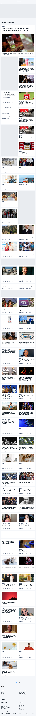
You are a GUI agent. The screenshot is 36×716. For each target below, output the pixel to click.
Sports (6, 3)
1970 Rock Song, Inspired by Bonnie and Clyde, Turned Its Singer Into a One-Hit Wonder (26, 508)
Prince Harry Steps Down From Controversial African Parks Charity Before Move (26, 237)
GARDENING (26, 23)
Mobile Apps (22, 705)
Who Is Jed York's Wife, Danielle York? (26, 482)
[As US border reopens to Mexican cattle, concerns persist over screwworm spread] (9, 162)
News (4, 3)
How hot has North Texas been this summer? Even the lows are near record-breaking (8, 105)
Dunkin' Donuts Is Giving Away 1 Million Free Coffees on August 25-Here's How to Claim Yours (25, 186)
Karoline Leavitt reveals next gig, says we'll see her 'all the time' (26, 287)
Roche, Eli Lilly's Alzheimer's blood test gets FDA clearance (26, 343)
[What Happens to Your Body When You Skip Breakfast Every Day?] (9, 179)
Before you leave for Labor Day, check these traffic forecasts (9, 483)
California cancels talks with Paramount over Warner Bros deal (8, 278)
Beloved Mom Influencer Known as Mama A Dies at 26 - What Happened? (9, 525)
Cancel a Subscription (23, 694)
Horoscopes (22, 709)
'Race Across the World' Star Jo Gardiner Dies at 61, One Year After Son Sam (8, 413)
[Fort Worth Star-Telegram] (18, 1)
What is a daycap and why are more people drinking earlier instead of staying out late (17, 53)
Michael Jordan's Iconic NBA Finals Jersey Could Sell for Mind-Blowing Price (25, 490)
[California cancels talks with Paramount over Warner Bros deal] (9, 271)
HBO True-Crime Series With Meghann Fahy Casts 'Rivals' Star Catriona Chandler (26, 525)
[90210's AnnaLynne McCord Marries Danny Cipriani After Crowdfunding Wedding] (9, 246)
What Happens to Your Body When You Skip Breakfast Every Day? (9, 186)
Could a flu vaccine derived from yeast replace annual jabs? (26, 551)
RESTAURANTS (3, 23)
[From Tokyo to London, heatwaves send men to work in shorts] (9, 213)
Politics (9, 3)
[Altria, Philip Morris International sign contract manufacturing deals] (26, 146)
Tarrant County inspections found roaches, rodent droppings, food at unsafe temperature (8, 116)
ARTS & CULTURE (20, 23)
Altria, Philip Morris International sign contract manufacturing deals (26, 153)
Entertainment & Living (23, 101)
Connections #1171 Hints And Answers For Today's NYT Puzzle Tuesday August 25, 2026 (9, 534)
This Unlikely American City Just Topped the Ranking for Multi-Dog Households (25, 465)
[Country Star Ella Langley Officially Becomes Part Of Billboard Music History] (9, 302)
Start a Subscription (22, 693)
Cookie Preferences (20, 714)
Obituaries (23, 3)
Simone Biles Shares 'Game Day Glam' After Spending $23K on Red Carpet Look (26, 360)
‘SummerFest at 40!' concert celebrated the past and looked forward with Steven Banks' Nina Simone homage (8, 422)
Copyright (2, 713)
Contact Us (3, 694)
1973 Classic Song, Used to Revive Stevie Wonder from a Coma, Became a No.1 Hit (9, 448)
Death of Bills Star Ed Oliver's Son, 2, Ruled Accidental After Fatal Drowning (26, 254)
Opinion (17, 3)
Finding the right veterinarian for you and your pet (9, 653)
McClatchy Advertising (5, 703)
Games (20, 3)
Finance (27, 3)
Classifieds (30, 3)
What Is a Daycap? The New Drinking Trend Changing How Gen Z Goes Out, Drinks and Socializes (15, 30)
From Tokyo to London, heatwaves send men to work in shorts (8, 220)
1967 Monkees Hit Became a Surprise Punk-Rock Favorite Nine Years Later (9, 396)
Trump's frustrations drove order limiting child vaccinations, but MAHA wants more (26, 169)
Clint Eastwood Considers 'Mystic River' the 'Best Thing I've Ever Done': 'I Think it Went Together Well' (9, 636)
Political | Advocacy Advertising (6, 711)
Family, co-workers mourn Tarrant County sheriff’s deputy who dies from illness (9, 100)
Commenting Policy (8, 714)
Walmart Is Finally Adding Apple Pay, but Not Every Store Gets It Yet (26, 327)
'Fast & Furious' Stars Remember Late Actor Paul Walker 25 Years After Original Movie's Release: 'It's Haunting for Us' (26, 279)
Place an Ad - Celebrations (5, 707)
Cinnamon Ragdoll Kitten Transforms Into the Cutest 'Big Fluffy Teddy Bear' (9, 568)
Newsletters (22, 706)
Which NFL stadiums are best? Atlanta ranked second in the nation (26, 594)
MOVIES (11, 23)
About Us (2, 692)
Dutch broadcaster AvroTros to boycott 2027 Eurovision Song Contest (26, 310)
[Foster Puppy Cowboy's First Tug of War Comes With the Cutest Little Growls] (9, 196)
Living (3, 26)
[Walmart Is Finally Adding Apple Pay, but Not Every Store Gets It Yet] (26, 319)
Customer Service (22, 692)
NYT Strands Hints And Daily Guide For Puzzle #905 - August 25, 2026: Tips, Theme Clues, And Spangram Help (9, 351)
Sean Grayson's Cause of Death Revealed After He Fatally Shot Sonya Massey (9, 378)
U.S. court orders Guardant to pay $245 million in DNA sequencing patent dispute (26, 430)
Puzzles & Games (23, 708)
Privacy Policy (14, 714)
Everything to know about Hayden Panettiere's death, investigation (8, 287)
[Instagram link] (4, 699)
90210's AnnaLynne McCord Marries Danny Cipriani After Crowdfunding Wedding (8, 254)
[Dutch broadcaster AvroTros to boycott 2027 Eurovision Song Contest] (26, 302)
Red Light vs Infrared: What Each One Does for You (9, 603)
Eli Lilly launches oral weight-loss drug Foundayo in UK (9, 327)
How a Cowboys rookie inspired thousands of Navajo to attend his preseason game (8, 95)
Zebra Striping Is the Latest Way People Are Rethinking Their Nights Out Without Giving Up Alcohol (26, 86)
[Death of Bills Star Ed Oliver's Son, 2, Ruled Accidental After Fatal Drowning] (26, 246)
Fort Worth (21, 135)
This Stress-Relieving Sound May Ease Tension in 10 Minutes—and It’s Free (26, 585)
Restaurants (13, 3)
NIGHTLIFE (8, 23)
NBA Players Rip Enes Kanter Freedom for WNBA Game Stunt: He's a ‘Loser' (9, 508)
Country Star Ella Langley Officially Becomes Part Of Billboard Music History (8, 310)
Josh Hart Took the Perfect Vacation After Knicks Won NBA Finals (9, 490)
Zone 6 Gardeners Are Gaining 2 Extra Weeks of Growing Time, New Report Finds (26, 448)
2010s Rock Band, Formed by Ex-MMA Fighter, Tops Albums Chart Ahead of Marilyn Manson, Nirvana (26, 413)
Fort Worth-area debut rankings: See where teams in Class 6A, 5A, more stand (9, 111)
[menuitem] (1, 3)
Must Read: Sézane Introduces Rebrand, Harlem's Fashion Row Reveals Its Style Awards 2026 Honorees (25, 654)
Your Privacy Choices (27, 714)
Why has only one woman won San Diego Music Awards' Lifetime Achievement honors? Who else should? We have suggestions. (25, 379)
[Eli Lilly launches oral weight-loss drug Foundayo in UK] (9, 319)
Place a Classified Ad (4, 706)
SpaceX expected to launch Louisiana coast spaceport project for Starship (26, 627)
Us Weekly (21, 358)
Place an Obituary (4, 708)
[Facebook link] (1, 699)
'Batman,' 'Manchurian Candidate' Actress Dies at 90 (25, 619)
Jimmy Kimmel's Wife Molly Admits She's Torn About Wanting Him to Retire (8, 585)
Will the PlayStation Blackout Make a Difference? (26, 663)
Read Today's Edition (23, 703)
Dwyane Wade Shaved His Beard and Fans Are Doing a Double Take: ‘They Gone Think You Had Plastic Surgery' (9, 343)
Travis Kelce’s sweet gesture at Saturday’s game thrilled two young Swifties (26, 103)
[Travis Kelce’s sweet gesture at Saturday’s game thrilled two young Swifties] (26, 96)
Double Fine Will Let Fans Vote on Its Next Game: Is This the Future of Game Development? (9, 542)
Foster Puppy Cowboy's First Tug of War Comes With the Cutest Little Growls (8, 203)
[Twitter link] (2, 699)
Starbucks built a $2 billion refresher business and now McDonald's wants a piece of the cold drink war (26, 69)
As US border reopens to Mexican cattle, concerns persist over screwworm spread (8, 169)
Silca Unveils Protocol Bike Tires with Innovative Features (26, 396)
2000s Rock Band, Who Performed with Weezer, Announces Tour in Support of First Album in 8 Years (26, 568)
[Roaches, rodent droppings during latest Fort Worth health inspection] (26, 130)
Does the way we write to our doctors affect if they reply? (9, 465)
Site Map (2, 693)
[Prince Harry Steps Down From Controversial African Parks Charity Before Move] (26, 229)
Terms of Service (33, 714)
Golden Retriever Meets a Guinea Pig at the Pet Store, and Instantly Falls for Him (9, 672)
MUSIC (16, 23)
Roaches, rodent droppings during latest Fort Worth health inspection (26, 137)
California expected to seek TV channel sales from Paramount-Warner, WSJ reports (8, 237)
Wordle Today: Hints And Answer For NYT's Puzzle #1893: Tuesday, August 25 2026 (26, 534)
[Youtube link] (3, 699)
